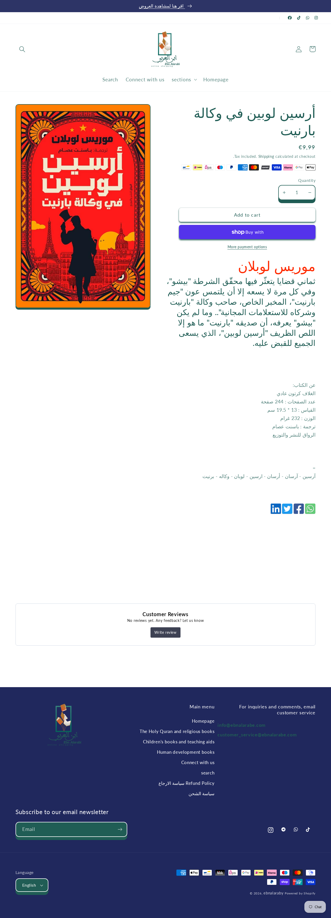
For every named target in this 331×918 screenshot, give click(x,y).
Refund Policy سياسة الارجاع (187, 783)
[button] (22, 49)
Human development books (186, 752)
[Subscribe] (120, 829)
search (207, 772)
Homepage (203, 721)
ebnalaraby (273, 893)
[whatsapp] (309, 511)
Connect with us (198, 762)
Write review (165, 632)
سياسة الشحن (202, 793)
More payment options (247, 247)
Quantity (306, 180)
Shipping (266, 156)
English (29, 885)
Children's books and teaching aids (178, 741)
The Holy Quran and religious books (177, 731)
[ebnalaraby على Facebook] (290, 17)
